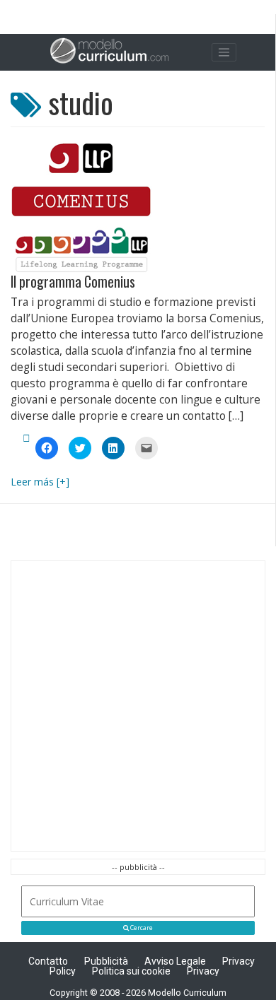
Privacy (203, 971)
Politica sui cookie (131, 971)
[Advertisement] (138, 706)
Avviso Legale (175, 961)
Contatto (48, 961)
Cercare (141, 928)
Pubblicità (106, 961)
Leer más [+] (40, 481)
